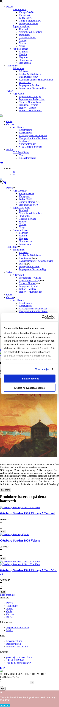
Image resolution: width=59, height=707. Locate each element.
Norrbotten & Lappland (30, 32)
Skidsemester (25, 60)
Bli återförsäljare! (27, 158)
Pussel (25, 82)
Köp (3, 531)
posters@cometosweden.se (19, 657)
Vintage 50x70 (26, 12)
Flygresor (23, 57)
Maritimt (23, 54)
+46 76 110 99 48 (15, 660)
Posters (9, 6)
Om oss (10, 124)
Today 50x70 (25, 18)
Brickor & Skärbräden (30, 74)
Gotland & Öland (27, 37)
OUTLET (5, 705)
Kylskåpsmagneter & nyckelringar (36, 79)
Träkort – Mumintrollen (30, 110)
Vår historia (18, 127)
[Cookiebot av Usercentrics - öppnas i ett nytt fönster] (42, 317)
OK (2, 689)
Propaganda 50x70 (28, 23)
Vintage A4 (24, 15)
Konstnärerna (25, 130)
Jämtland (23, 29)
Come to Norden (30, 20)
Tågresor (23, 51)
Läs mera (5, 490)
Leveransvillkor (14, 641)
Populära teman (20, 48)
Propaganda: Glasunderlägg (32, 88)
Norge (22, 46)
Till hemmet (12, 65)
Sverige (22, 40)
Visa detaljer (42, 369)
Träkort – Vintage (27, 107)
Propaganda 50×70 (28, 204)
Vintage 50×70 (26, 193)
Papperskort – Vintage (30, 96)
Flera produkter (7, 594)
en (14, 171)
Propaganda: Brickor (29, 85)
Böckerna (23, 71)
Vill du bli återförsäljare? (18, 662)
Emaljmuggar (28, 76)
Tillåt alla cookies (29, 378)
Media (22, 155)
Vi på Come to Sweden (30, 146)
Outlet (9, 121)
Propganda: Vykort (28, 105)
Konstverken (25, 132)
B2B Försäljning (21, 152)
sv (14, 174)
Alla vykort (18, 93)
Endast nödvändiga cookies (29, 387)
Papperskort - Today (32, 99)
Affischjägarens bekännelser (33, 135)
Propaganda (25, 62)
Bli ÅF (9, 149)
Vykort (9, 91)
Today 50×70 (25, 199)
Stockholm (24, 34)
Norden (22, 43)
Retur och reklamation (17, 646)
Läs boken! (24, 141)
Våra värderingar (27, 144)
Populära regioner (21, 26)
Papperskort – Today (29, 280)
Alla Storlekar (19, 9)
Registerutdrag (13, 643)
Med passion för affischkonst (33, 138)
